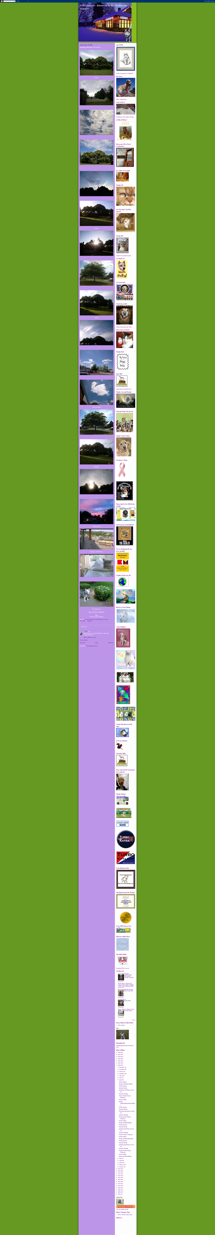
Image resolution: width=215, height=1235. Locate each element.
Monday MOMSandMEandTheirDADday (127, 1103)
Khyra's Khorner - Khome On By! (126, 1009)
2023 (119, 1058)
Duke (86, 631)
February (121, 1164)
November (121, 1069)
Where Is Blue (121, 1025)
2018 (119, 1171)
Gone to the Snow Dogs (123, 973)
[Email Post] (96, 622)
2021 (119, 1063)
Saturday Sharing (123, 1088)
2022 (119, 1061)
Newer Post (82, 642)
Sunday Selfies (127, 1000)
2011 (119, 1185)
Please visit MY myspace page (125, 1214)
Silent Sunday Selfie (128, 990)
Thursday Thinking (123, 1094)
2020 (119, 1065)
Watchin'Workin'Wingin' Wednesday (125, 1151)
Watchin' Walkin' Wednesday (126, 1134)
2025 (119, 1054)
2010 (119, 1188)
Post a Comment (84, 640)
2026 (119, 1052)
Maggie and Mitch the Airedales (125, 989)
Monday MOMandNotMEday (126, 1084)
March (121, 1162)
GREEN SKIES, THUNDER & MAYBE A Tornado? (129, 976)
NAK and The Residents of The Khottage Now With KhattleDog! (125, 1206)
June (120, 1080)
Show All (133, 1020)
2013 (119, 1181)
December (121, 1067)
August (121, 1075)
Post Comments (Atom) (91, 646)
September (122, 1073)
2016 (119, 1175)
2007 (119, 1194)
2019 (119, 1169)
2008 (119, 1192)
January (121, 1166)
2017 (119, 1173)
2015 (119, 1177)
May (120, 1158)
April (120, 1160)
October (121, 1071)
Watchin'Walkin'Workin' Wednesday (125, 1096)
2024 (119, 1056)
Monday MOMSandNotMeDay (126, 1138)
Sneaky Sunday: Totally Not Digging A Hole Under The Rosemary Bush (126, 985)
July (120, 1077)
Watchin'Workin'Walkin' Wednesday (125, 1117)
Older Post (110, 642)
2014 (119, 1179)
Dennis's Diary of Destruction (125, 983)
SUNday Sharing (128, 1010)
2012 (119, 1183)
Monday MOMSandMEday (125, 1122)
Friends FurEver (122, 999)
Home (96, 642)
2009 (119, 1190)
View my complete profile (122, 1209)
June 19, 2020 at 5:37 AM (90, 637)
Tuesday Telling (122, 1082)
